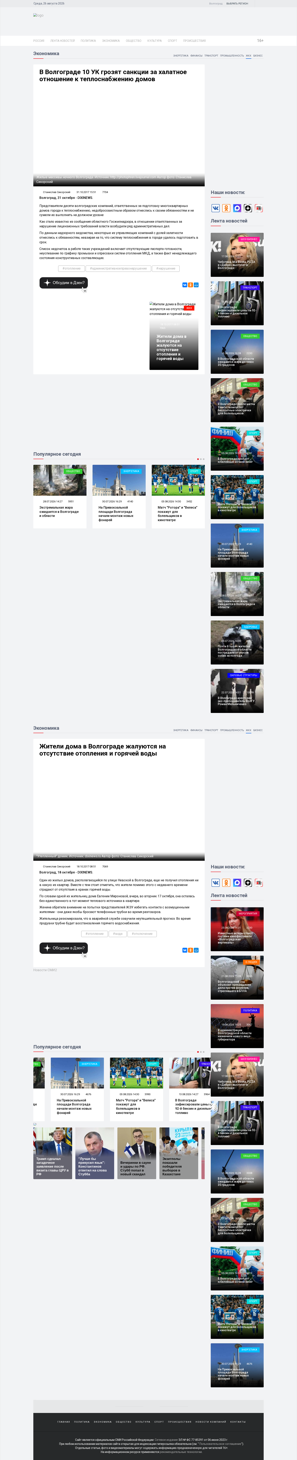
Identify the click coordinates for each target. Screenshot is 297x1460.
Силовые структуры (243, 675)
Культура (154, 40)
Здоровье (250, 626)
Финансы (196, 55)
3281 (249, 453)
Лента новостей (62, 40)
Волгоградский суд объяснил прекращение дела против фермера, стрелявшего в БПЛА (234, 986)
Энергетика (180, 55)
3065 (249, 976)
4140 (130, 501)
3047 (249, 1024)
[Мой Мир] (196, 284)
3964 (189, 1094)
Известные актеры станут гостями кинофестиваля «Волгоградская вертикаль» (235, 938)
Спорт (172, 40)
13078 (250, 692)
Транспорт (211, 55)
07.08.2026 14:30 (231, 398)
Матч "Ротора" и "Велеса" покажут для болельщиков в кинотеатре (177, 514)
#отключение (142, 934)
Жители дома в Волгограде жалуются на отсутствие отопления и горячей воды (171, 347)
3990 (130, 1094)
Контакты (238, 1422)
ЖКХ (248, 55)
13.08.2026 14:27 (231, 301)
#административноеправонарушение (118, 268)
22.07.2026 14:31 (231, 692)
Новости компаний (211, 1422)
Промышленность (232, 55)
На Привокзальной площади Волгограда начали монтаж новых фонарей (116, 514)
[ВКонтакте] (184, 284)
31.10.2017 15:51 (86, 192)
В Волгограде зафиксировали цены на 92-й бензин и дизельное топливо (237, 311)
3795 (249, 1076)
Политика (88, 40)
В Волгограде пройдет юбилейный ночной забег (235, 460)
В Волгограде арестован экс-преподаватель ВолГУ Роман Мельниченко (236, 701)
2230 (249, 353)
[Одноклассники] (190, 284)
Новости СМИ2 (45, 970)
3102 (249, 1218)
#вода (117, 934)
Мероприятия (248, 913)
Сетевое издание (166, 1439)
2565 (249, 398)
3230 (249, 927)
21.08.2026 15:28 (231, 976)
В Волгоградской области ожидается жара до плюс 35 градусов (236, 362)
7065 (162, 328)
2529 (249, 301)
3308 (249, 1173)
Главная (63, 1422)
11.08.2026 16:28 (231, 353)
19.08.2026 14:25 (231, 1024)
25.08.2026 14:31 (231, 927)
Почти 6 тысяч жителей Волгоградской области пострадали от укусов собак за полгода (235, 651)
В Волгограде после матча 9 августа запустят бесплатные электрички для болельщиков (236, 408)
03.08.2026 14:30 (171, 501)
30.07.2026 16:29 (112, 501)
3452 (189, 501)
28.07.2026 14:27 (52, 501)
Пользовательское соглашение (220, 1443)
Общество (133, 40)
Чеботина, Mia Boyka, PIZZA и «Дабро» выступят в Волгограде (236, 265)
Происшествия (194, 40)
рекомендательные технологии (181, 1452)
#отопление (71, 268)
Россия (38, 40)
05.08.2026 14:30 (231, 453)
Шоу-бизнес (249, 239)
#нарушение (165, 268)
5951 (71, 501)
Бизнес (258, 55)
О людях (251, 962)
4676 (71, 1094)
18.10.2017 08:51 (170, 324)
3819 (249, 1273)
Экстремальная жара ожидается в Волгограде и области (59, 512)
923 (248, 256)
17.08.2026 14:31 (231, 256)
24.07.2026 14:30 (231, 640)
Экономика (111, 40)
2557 (249, 640)
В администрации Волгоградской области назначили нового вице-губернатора (235, 1035)
